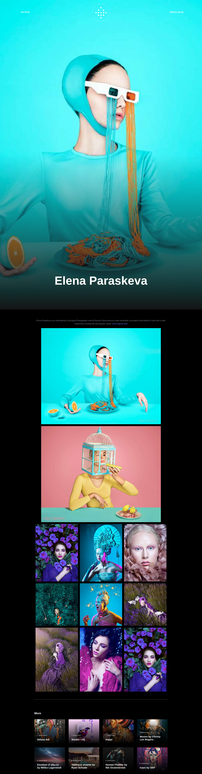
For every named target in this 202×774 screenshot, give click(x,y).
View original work (119, 324)
